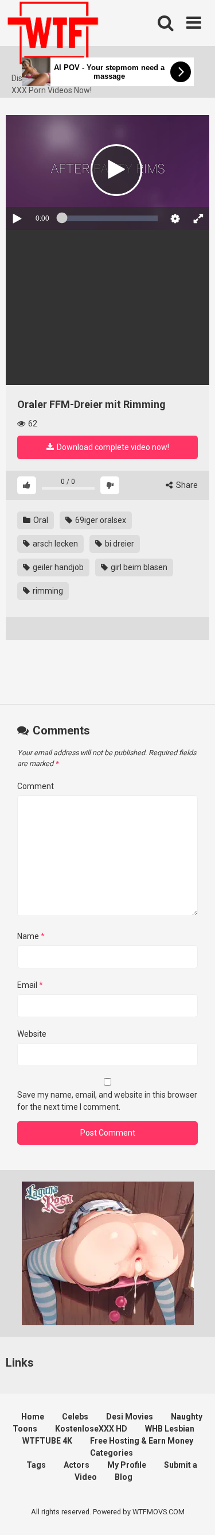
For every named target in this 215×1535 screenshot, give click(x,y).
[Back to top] (193, 1512)
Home (32, 1416)
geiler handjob (57, 567)
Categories (111, 1452)
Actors (76, 1464)
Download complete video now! (112, 447)
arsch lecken (54, 543)
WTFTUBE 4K (47, 1440)
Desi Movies (129, 1416)
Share (186, 485)
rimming (47, 590)
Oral (40, 520)
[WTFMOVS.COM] (53, 36)
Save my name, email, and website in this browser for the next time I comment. (107, 1100)
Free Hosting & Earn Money (141, 1440)
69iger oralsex (99, 520)
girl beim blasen (138, 567)
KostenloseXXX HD (91, 1428)
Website (31, 1033)
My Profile (126, 1464)
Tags (36, 1464)
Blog (123, 1477)
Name (31, 936)
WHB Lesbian (169, 1428)
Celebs (75, 1416)
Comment (35, 786)
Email (30, 985)
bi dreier (118, 543)
